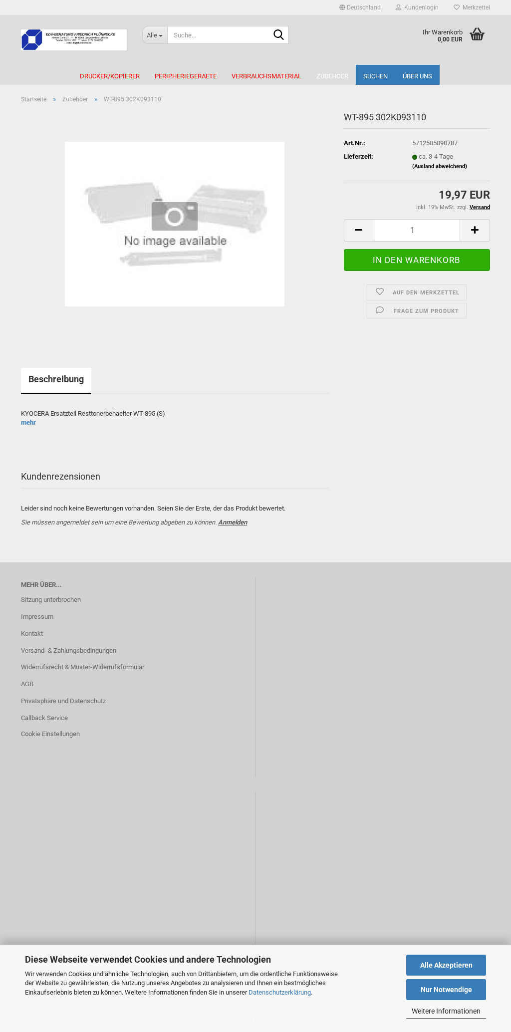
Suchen (375, 76)
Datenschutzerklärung (280, 992)
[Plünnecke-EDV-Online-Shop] (74, 40)
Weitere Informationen (446, 1011)
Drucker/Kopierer (110, 76)
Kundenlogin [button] (420, 7)
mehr (28, 422)
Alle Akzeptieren (446, 965)
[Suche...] (278, 35)
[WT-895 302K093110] (174, 223)
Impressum (37, 616)
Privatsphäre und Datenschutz (63, 701)
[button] (360, 7)
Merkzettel (475, 7)
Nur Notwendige (446, 990)
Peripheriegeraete (186, 76)
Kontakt (32, 633)
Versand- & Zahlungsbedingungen (68, 650)
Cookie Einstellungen (50, 734)
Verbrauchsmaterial (266, 76)
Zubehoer (332, 76)
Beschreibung (56, 379)
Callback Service (44, 718)
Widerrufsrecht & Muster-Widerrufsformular (82, 667)
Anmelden (232, 522)
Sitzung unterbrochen (51, 599)
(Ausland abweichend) (439, 166)
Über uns (417, 76)
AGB (27, 684)
